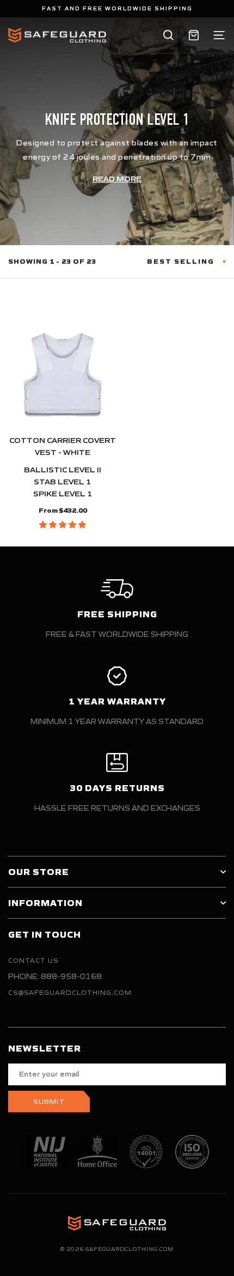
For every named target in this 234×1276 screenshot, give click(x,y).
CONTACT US (33, 960)
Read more (117, 179)
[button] (62, 525)
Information (45, 902)
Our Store (38, 871)
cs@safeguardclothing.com (70, 992)
